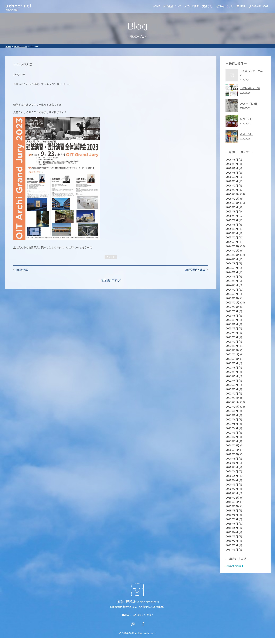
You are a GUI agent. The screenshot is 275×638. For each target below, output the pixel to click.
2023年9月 (232, 311)
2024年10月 (233, 255)
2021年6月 (232, 419)
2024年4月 (232, 281)
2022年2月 (232, 389)
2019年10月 (233, 506)
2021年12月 (233, 398)
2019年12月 (233, 497)
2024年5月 (232, 276)
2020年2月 (232, 489)
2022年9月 (232, 363)
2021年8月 (232, 415)
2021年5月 (232, 424)
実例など (207, 6)
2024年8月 (232, 263)
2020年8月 (232, 463)
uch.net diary (233, 566)
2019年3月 (232, 536)
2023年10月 (233, 307)
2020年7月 (232, 467)
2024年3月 (232, 285)
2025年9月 (232, 207)
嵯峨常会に (22, 269)
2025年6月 (232, 220)
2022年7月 (232, 372)
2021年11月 (233, 402)
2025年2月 (232, 237)
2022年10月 (233, 359)
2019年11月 (233, 502)
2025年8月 (232, 211)
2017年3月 (232, 549)
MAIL (128, 615)
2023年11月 (233, 302)
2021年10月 (233, 406)
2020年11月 (233, 450)
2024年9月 (232, 259)
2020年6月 (232, 471)
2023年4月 (232, 333)
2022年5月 (232, 376)
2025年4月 (232, 229)
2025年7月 (232, 216)
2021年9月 (232, 411)
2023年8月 (232, 315)
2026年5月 (232, 172)
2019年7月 (232, 519)
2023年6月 (232, 324)
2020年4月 (232, 480)
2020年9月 (232, 458)
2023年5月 (232, 328)
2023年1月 (232, 346)
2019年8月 (232, 515)
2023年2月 (232, 341)
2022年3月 (232, 385)
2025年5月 (232, 224)
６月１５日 (246, 134)
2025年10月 (233, 203)
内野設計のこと (224, 6)
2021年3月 (232, 432)
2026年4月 (232, 177)
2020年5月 (232, 476)
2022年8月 (232, 367)
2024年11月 (233, 250)
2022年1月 (232, 393)
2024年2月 (232, 289)
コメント (110, 257)
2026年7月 (232, 164)
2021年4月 (232, 428)
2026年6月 (232, 168)
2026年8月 (232, 159)
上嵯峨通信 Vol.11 (195, 269)
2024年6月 (232, 272)
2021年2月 (232, 437)
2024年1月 (232, 294)
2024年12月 (233, 246)
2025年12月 (233, 194)
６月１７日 (246, 119)
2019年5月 (232, 528)
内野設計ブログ (172, 6)
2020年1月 (232, 493)
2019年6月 (232, 523)
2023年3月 (232, 337)
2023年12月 (233, 298)
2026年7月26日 (248, 103)
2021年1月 (232, 441)
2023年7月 (232, 320)
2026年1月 (232, 190)
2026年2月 (232, 185)
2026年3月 (232, 181)
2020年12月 (233, 445)
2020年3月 (232, 484)
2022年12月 (233, 350)
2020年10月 (233, 454)
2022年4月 (232, 380)
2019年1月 (232, 545)
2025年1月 (232, 242)
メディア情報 (191, 6)
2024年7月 (232, 268)
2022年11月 (233, 354)
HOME (156, 6)
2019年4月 (232, 532)
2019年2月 (232, 541)
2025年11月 (233, 198)
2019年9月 (232, 510)
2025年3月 (232, 233)
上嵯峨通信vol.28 (250, 88)
